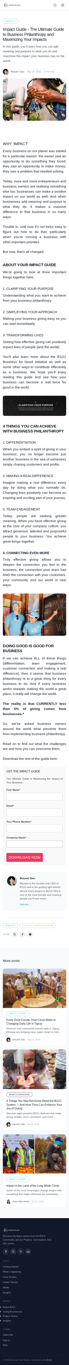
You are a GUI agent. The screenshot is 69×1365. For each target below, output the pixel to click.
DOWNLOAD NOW (25, 857)
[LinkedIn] (28, 1252)
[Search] (55, 5)
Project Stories (10, 1316)
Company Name (16, 837)
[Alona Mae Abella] (8, 1201)
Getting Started (10, 1266)
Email (10, 805)
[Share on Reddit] (30, 934)
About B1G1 (9, 1307)
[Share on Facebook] (22, 934)
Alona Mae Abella (20, 1201)
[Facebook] (6, 1252)
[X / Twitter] (13, 1252)
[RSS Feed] (21, 1252)
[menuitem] (34, 1307)
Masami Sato (17, 71)
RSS (5, 1345)
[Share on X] (15, 934)
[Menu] (62, 5)
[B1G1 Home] (12, 5)
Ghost (49, 1360)
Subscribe (8, 1335)
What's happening (19, 1095)
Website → (25, 904)
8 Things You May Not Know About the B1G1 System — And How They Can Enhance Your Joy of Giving (34, 1104)
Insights (10, 21)
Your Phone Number (18, 821)
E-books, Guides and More (37, 925)
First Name (13, 789)
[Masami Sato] (6, 72)
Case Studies (10, 1277)
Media (6, 1287)
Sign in (6, 1340)
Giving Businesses (12, 1311)
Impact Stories (18, 1013)
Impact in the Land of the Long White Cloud (32, 1185)
